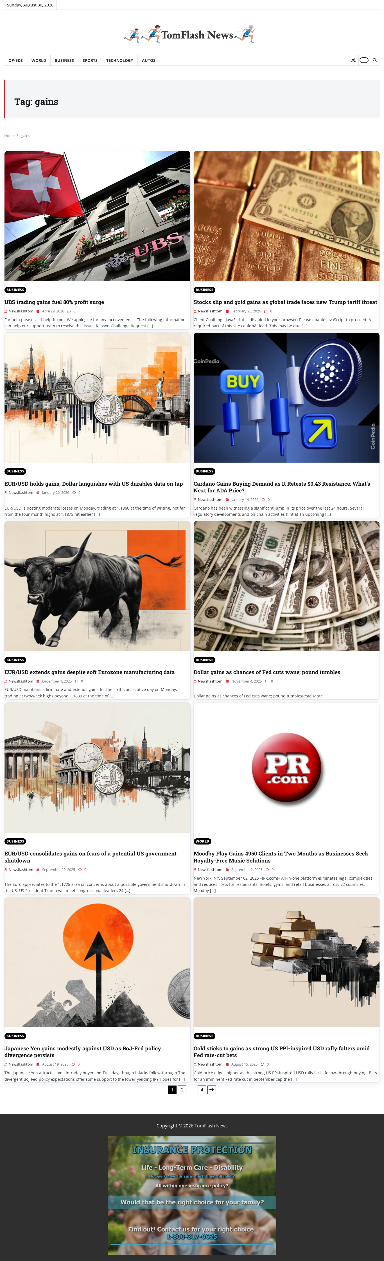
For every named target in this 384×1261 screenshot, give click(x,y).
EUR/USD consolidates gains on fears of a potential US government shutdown (90, 857)
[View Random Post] (353, 60)
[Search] (374, 60)
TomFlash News (211, 1126)
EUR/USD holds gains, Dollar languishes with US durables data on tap (93, 483)
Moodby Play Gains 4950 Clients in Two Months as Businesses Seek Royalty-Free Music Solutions (281, 857)
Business (64, 60)
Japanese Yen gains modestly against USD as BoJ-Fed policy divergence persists (82, 1052)
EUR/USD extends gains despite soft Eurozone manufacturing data (89, 671)
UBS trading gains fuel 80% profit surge (54, 301)
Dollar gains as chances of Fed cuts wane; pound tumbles (267, 671)
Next (211, 1090)
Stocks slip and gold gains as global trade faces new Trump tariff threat (285, 301)
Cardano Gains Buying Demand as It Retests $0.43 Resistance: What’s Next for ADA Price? (282, 487)
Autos (148, 60)
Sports (90, 60)
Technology (119, 60)
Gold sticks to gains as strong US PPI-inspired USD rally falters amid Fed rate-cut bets (282, 1052)
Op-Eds (15, 60)
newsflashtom (21, 311)
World (38, 60)
